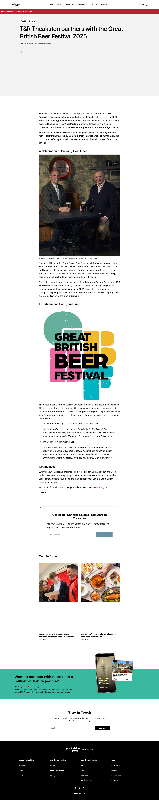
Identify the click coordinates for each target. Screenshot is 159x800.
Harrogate (84, 775)
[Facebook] (139, 5)
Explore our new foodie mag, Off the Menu (17, 11)
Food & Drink (69, 5)
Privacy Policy (79, 793)
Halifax (21, 775)
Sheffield (53, 765)
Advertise (114, 780)
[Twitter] (143, 5)
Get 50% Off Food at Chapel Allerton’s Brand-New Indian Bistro (98, 635)
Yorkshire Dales (86, 780)
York (82, 765)
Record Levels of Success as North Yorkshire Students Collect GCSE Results (56, 635)
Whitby (52, 776)
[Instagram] (147, 5)
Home (51, 5)
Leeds (21, 770)
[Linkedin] (84, 788)
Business (94, 5)
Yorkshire (81, 5)
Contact (104, 5)
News (59, 5)
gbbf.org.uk (101, 487)
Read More (42, 640)
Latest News (115, 765)
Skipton (83, 770)
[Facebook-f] (75, 788)
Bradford (22, 765)
